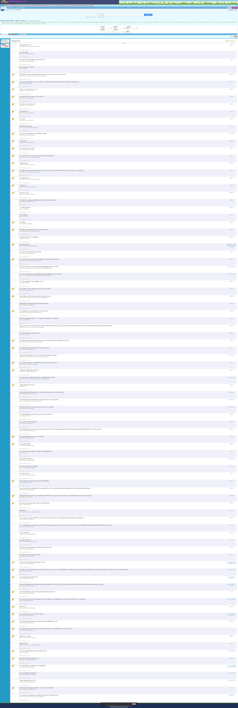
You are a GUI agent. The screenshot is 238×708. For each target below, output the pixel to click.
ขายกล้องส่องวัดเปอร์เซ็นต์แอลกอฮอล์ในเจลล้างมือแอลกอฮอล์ (33, 650)
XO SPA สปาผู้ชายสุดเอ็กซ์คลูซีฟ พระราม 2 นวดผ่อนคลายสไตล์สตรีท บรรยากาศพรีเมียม (39, 318)
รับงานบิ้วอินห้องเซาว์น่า (25, 177)
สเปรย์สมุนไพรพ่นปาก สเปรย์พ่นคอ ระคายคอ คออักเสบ (32, 96)
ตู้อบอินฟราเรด (23, 606)
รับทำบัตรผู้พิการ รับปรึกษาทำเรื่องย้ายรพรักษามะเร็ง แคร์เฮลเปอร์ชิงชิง (35, 288)
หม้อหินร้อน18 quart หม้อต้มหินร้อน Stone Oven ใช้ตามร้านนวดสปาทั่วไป (36, 547)
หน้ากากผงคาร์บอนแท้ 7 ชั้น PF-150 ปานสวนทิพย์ (30, 251)
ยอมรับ (134, 703)
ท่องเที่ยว (133, 22)
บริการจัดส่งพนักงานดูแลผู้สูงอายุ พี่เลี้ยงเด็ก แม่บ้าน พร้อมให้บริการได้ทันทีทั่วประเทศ (38, 200)
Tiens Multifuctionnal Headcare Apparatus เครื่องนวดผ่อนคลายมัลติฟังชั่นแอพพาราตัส (38, 621)
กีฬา (139, 22)
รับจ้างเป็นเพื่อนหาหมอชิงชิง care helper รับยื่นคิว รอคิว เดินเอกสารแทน (35, 296)
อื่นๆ (43, 23)
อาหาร (160, 22)
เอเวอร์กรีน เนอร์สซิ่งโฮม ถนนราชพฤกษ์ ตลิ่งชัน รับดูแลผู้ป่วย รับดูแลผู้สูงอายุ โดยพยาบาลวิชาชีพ (40, 274)
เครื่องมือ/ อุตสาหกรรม (232, 22)
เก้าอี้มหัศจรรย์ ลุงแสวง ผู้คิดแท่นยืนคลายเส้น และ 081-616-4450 (33, 229)
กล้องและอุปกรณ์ (22, 22)
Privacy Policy (18, 9)
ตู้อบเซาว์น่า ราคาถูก (24, 192)
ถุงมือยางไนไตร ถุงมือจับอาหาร (26, 458)
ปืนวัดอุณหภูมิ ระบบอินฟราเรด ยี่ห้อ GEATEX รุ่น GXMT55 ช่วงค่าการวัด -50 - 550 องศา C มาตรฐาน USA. (43, 74)
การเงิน (25, 23)
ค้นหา (148, 14)
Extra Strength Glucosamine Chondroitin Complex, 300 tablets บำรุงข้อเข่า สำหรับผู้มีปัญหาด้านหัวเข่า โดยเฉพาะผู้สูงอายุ (46, 628)
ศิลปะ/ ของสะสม (185, 22)
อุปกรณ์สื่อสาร (31, 22)
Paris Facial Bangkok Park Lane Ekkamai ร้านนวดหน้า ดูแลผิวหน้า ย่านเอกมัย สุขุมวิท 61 (39, 399)
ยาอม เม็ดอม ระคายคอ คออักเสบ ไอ (27, 104)
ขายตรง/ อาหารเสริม (34, 23)
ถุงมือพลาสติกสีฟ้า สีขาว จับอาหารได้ (28, 680)
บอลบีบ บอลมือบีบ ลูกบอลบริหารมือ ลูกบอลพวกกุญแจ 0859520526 (34, 480)
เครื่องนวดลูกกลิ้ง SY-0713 (25, 44)
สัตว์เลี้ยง (154, 22)
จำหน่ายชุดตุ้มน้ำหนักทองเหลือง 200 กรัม (29, 577)
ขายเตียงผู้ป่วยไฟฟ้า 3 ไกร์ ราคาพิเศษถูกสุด (29, 237)
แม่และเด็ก (126, 22)
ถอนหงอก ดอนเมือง (24, 52)
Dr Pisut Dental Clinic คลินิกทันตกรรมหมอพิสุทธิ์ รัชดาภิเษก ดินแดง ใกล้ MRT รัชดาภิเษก (39, 695)
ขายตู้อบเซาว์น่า (23, 185)
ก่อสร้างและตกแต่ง (64, 22)
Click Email (37, 46)
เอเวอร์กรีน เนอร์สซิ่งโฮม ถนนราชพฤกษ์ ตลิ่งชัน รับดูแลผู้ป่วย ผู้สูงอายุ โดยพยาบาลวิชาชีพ (39, 266)
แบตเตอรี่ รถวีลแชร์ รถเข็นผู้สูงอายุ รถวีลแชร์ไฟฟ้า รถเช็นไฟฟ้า (33, 133)
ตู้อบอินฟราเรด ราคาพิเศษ (25, 636)
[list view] (235, 36)
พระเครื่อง (176, 22)
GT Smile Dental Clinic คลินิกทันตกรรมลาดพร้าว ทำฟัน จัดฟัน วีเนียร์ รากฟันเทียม (37, 377)
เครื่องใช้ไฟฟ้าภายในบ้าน (90, 22)
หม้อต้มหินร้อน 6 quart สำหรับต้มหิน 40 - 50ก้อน (30, 554)
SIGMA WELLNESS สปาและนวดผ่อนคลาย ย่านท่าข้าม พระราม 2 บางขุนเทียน (37, 407)
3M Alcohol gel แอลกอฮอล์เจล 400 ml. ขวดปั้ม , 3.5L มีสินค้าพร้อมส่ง (34, 503)
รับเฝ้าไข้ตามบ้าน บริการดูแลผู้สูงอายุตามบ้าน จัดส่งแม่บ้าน (32, 59)
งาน (193, 22)
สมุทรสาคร (18, 20)
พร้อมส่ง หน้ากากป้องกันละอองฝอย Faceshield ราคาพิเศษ (32, 562)
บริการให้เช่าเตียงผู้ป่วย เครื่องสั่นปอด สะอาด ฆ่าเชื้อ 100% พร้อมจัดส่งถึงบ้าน (36, 414)
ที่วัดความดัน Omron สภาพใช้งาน (27, 67)
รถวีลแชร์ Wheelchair (24, 532)
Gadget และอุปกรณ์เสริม (42, 22)
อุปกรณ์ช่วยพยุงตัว (24, 214)
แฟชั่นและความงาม (116, 22)
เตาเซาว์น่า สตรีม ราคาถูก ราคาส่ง (27, 148)
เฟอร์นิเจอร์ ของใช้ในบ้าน (77, 22)
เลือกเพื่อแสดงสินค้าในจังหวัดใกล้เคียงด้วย (33, 20)
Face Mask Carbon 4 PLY (25, 540)
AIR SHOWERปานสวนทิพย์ (26, 126)
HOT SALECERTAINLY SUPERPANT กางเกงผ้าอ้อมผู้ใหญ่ (33, 665)
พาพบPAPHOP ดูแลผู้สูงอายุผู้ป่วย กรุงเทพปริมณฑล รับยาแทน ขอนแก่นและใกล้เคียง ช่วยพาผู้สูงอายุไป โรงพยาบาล (44, 340)
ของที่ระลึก (8, 23)
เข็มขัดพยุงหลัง (23, 510)
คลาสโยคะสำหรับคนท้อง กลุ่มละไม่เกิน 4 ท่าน (30, 333)
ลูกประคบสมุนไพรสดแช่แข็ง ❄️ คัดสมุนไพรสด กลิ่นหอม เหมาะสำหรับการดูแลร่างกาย (38, 362)
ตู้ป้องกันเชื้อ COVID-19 (25, 244)
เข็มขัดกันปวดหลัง (23, 643)
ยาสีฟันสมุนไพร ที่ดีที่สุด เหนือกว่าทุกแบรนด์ (29, 370)
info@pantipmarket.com (113, 705)
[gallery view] (236, 36)
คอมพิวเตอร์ (4, 22)
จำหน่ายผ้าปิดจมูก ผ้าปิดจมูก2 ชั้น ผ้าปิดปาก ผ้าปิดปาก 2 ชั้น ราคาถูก (34, 347)
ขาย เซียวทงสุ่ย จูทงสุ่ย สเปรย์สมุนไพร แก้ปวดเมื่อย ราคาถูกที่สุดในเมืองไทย (36, 451)
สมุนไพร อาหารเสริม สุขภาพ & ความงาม (29, 89)
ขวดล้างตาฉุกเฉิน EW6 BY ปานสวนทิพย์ (28, 466)
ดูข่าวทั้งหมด (2, 5)
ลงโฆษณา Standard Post (230, 40)
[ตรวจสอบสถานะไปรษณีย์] (5, 47)
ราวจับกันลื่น (22, 222)
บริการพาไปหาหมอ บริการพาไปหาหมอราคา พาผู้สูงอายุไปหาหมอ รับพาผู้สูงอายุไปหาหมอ (39, 259)
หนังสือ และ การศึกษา (210, 22)
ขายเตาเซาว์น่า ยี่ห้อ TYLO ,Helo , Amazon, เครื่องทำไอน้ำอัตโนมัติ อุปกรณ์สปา (37, 155)
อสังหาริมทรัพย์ (53, 22)
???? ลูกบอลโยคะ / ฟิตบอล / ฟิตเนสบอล (28, 421)
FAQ (13, 9)
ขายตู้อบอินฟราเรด (24, 163)
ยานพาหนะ (12, 22)
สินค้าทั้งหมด (4, 34)
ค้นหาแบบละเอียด (101, 17)
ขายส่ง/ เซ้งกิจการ (17, 23)
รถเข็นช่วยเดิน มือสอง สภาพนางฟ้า (27, 384)
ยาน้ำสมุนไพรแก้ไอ (24, 111)
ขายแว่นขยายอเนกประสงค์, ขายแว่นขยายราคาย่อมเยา (32, 613)
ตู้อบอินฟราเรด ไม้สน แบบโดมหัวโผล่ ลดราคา (30, 658)
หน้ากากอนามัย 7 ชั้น (24, 473)
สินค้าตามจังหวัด (11, 20)
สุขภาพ (22, 20)
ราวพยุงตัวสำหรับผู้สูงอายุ (25, 207)
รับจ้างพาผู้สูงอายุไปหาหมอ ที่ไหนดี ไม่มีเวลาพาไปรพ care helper (34, 310)
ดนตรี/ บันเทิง (146, 22)
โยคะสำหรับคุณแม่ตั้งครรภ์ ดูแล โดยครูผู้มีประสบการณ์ (32, 281)
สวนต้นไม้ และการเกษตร (104, 22)
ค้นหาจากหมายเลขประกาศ (91, 17)
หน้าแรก (4, 20)
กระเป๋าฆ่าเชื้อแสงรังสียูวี (25, 444)
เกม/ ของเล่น (167, 22)
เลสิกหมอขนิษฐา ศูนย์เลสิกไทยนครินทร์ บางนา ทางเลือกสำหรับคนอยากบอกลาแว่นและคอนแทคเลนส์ (42, 392)
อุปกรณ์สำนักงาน (221, 22)
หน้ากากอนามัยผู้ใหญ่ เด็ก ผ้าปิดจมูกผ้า (28, 673)
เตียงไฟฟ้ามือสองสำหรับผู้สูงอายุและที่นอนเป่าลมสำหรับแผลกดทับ (34, 303)
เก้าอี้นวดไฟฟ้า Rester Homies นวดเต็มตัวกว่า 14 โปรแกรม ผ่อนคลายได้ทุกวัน (36, 687)
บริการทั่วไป (199, 22)
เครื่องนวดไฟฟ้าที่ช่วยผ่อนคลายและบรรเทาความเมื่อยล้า (32, 436)
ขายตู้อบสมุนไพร (23, 141)
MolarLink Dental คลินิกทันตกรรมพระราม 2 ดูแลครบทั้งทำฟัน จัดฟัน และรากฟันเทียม (38, 355)
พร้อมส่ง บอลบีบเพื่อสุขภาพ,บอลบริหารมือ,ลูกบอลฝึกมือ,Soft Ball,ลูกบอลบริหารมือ (37, 591)
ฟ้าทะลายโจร (22, 118)
